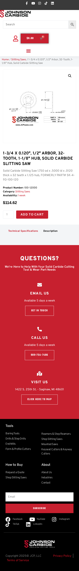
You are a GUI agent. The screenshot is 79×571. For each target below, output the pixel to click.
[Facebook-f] (27, 3)
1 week (21, 195)
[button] (28, 50)
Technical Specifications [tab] (23, 231)
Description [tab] (50, 231)
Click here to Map (39, 399)
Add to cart (32, 214)
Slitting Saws (18, 59)
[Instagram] (39, 3)
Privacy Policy (62, 556)
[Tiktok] (46, 3)
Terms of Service (18, 560)
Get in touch (39, 311)
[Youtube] (33, 3)
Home (5, 59)
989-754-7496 (39, 355)
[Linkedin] (52, 3)
